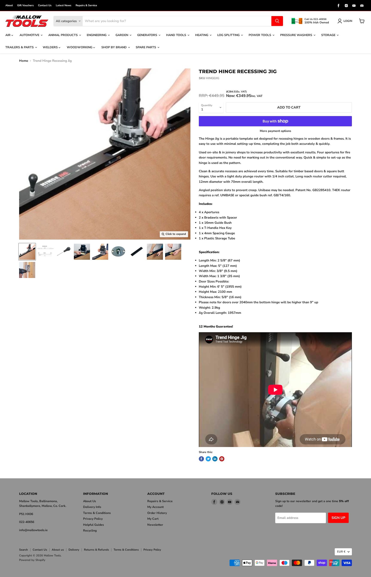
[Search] (277, 21)
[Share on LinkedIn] (214, 458)
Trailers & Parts (20, 47)
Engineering (97, 35)
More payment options (275, 131)
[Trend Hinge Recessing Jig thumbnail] (27, 251)
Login (348, 21)
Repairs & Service (86, 5)
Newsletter (155, 525)
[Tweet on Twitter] (208, 458)
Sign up (338, 517)
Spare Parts (146, 47)
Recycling (90, 531)
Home (23, 61)
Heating (202, 35)
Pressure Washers (296, 35)
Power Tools (260, 35)
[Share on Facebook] (201, 458)
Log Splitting (228, 35)
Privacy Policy (93, 519)
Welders (51, 47)
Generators (147, 35)
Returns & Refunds (96, 550)
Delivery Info (92, 507)
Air (8, 35)
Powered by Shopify (32, 560)
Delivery (73, 550)
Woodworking (80, 47)
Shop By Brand (114, 47)
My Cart (152, 519)
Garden (122, 35)
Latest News (63, 5)
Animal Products (63, 35)
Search (23, 550)
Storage (328, 35)
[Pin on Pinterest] (221, 458)
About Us (89, 501)
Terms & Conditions (97, 513)
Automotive (30, 35)
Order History (157, 513)
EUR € (341, 552)
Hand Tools (176, 35)
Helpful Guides (93, 525)
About (9, 5)
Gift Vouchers (25, 5)
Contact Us (45, 5)
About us (58, 550)
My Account (155, 507)
